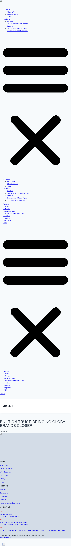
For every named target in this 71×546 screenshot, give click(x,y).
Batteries (10, 26)
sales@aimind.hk (6, 514)
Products (6, 19)
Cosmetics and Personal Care (13, 213)
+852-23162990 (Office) (11, 516)
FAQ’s (9, 17)
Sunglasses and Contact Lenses (18, 24)
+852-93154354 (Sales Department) (15, 525)
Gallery (2, 479)
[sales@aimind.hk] (1, 511)
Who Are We (11, 12)
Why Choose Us (12, 14)
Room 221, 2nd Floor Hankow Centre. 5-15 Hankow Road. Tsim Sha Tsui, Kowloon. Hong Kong (33, 530)
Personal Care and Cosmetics (17, 31)
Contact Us (7, 218)
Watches (10, 21)
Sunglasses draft (9, 211)
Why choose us (5, 472)
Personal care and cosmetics (10, 503)
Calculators (7, 206)
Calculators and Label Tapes (17, 28)
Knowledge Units (5, 537)
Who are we (4, 465)
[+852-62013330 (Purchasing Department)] (1, 519)
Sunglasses (7, 220)
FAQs (2, 482)
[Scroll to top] (1, 543)
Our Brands (4, 475)
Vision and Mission (6, 468)
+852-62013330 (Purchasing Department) (14, 522)
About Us (6, 10)
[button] (35, 105)
